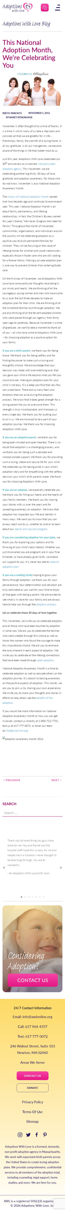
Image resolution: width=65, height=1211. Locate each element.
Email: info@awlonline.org (32, 1016)
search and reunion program (30, 529)
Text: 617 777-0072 (33, 1036)
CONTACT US (32, 1076)
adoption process (46, 604)
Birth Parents (12, 113)
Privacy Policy (32, 1101)
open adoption (45, 660)
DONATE (32, 1088)
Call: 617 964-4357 (32, 1026)
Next (55, 780)
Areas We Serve (32, 1062)
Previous (13, 780)
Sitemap (32, 1121)
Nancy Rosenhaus (20, 117)
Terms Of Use (32, 1111)
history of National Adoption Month (28, 196)
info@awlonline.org (16, 730)
